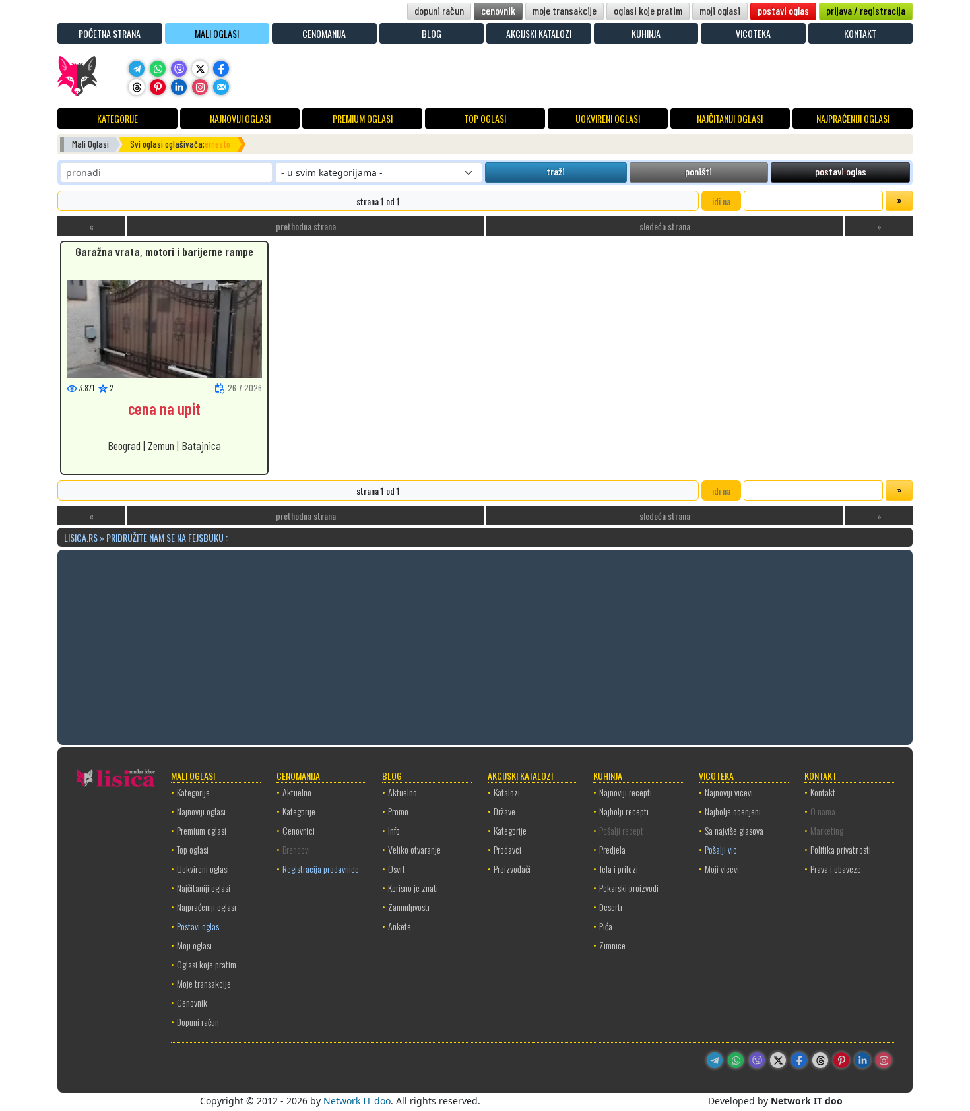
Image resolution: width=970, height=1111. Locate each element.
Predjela (612, 849)
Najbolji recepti (624, 811)
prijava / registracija (865, 10)
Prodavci (507, 849)
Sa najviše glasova (734, 830)
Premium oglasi (201, 830)
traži (555, 171)
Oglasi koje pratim (206, 964)
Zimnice (612, 945)
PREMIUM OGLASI (363, 118)
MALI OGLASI (217, 33)
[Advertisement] (485, 645)
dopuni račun (439, 10)
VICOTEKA (753, 33)
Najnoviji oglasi (201, 811)
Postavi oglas (198, 926)
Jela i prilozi (618, 868)
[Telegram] (137, 69)
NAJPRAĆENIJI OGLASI (852, 118)
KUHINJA (646, 33)
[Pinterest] (158, 87)
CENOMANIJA (324, 33)
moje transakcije (565, 10)
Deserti (610, 907)
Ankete (399, 926)
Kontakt (822, 792)
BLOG (431, 33)
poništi (698, 171)
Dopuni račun (198, 1022)
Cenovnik (192, 1002)
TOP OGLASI (485, 118)
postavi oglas (783, 10)
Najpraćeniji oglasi (206, 907)
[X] (200, 69)
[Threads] (137, 87)
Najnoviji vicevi (729, 792)
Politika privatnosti (840, 849)
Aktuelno (296, 792)
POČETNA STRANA (110, 33)
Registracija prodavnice (320, 868)
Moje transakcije (204, 983)
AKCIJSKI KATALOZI (538, 33)
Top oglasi (193, 849)
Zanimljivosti (409, 907)
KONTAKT (860, 33)
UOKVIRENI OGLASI (607, 118)
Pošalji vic (721, 849)
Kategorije (193, 792)
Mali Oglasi (90, 144)
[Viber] (179, 69)
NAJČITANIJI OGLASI (730, 118)
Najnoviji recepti (625, 792)
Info (394, 830)
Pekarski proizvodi (629, 888)
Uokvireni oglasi (203, 868)
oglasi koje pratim (648, 10)
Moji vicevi (722, 868)
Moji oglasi (194, 945)
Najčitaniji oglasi (203, 888)
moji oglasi (719, 10)
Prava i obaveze (835, 868)
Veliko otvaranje (414, 849)
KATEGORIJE (117, 118)
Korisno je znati (413, 888)
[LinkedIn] (179, 87)
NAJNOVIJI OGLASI (240, 118)
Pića (605, 926)
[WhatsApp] (158, 69)
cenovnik (498, 10)
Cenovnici (298, 830)
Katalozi (507, 792)
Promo (398, 811)
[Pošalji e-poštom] (221, 87)
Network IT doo (357, 1101)
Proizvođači (512, 868)
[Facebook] (221, 69)
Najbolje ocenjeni (733, 811)
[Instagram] (200, 87)
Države (504, 811)
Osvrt (396, 868)
